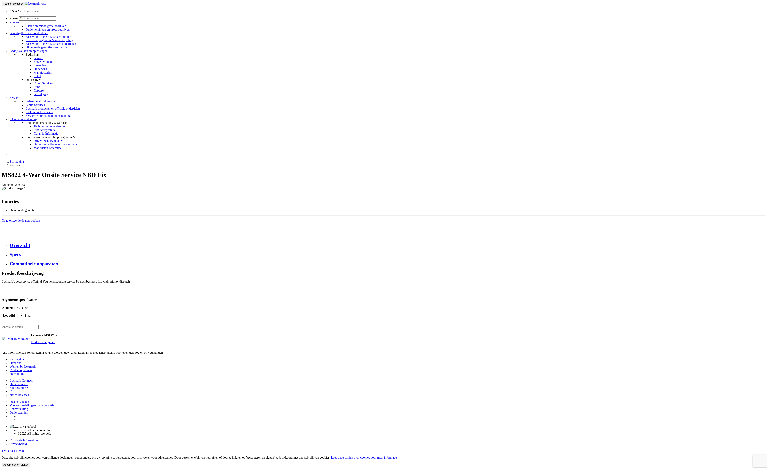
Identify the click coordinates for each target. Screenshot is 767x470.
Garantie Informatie (46, 133)
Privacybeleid (18, 444)
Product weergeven (43, 342)
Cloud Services (43, 83)
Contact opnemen (21, 370)
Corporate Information (24, 440)
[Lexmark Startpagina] (35, 3)
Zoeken (14, 11)
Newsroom (17, 373)
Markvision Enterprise (48, 148)
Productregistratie (45, 130)
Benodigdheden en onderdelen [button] (29, 33)
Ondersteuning (19, 412)
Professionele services (39, 112)
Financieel (40, 65)
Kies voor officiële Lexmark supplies (49, 36)
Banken (38, 58)
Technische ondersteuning (50, 126)
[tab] (387, 245)
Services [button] (15, 97)
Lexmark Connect (21, 380)
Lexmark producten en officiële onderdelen (53, 108)
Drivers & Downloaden (48, 140)
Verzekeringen (43, 61)
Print (37, 87)
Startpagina (17, 161)
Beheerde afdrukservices (41, 101)
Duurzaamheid (19, 384)
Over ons (15, 363)
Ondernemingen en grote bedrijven (48, 29)
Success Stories (19, 387)
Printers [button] (14, 22)
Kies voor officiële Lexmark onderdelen (51, 43)
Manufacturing (43, 72)
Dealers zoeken (19, 401)
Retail (37, 76)
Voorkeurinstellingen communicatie (32, 405)
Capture (39, 90)
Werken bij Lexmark (23, 366)
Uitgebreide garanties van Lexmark (48, 47)
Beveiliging (41, 94)
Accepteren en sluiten (15, 464)
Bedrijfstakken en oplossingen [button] (29, 51)
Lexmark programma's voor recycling (49, 40)
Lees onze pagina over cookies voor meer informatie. (364, 457)
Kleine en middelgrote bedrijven (46, 26)
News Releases (19, 395)
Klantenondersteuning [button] (23, 119)
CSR (13, 391)
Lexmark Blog (19, 409)
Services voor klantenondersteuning (48, 115)
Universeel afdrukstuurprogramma (55, 144)
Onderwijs (40, 69)
